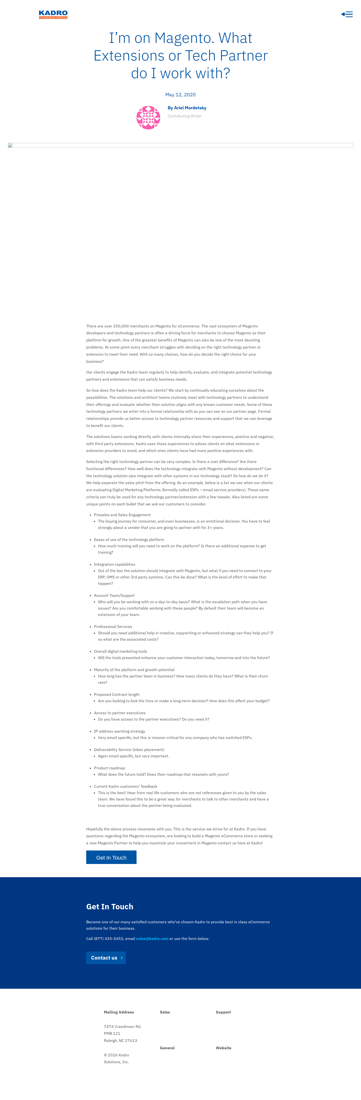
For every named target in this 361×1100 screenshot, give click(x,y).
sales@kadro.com (175, 1033)
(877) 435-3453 (174, 1026)
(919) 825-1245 (230, 1026)
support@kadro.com (233, 1033)
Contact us (104, 957)
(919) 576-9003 (174, 1062)
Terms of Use (227, 1076)
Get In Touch (111, 858)
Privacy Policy (228, 1062)
